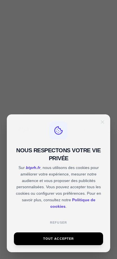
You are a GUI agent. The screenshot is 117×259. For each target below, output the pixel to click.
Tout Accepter (58, 238)
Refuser (58, 222)
